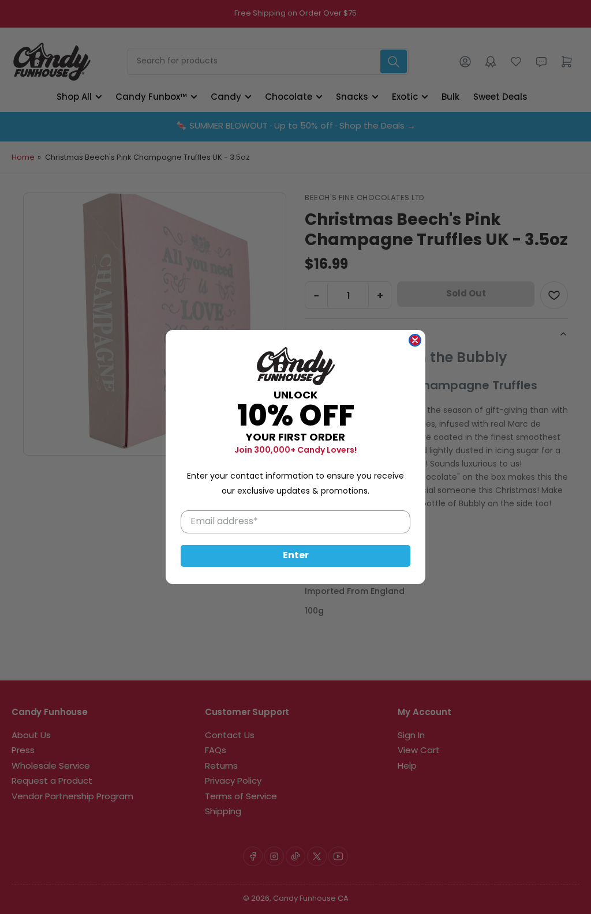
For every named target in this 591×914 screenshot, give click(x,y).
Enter (296, 556)
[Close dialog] (415, 340)
